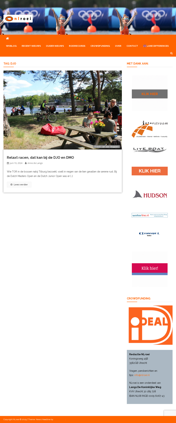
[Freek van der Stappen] (62, 109)
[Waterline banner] (150, 215)
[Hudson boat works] (150, 193)
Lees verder (21, 184)
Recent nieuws (31, 46)
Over (118, 46)
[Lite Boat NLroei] (150, 149)
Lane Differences (157, 46)
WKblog (11, 46)
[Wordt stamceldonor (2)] (149, 269)
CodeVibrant (59, 419)
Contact (132, 46)
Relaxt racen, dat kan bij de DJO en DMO (40, 157)
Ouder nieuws (55, 46)
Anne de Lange (35, 163)
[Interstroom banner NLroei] (150, 129)
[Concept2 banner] (150, 234)
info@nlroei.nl (142, 375)
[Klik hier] (149, 92)
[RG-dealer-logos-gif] (150, 170)
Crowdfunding (100, 46)
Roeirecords (77, 46)
